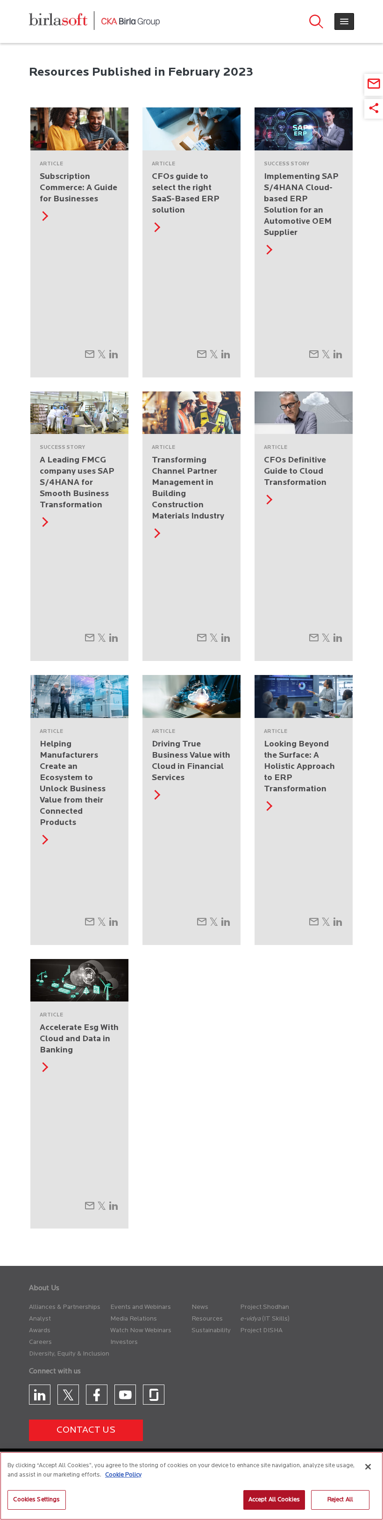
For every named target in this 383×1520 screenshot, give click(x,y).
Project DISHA (261, 1330)
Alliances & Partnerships (64, 1307)
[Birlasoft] (65, 22)
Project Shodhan (264, 1307)
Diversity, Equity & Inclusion (69, 1353)
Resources (207, 1318)
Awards (39, 1330)
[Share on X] (101, 357)
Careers (40, 1342)
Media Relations (133, 1318)
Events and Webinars (140, 1307)
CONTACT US (86, 1430)
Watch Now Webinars (140, 1330)
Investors (124, 1342)
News (200, 1307)
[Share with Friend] (89, 357)
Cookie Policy (123, 1475)
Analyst (40, 1318)
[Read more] (43, 219)
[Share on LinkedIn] (113, 357)
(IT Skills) (276, 1318)
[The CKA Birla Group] (130, 21)
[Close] (368, 1466)
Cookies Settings (36, 1500)
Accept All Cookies (274, 1500)
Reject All (340, 1500)
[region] (191, 1486)
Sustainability (211, 1330)
